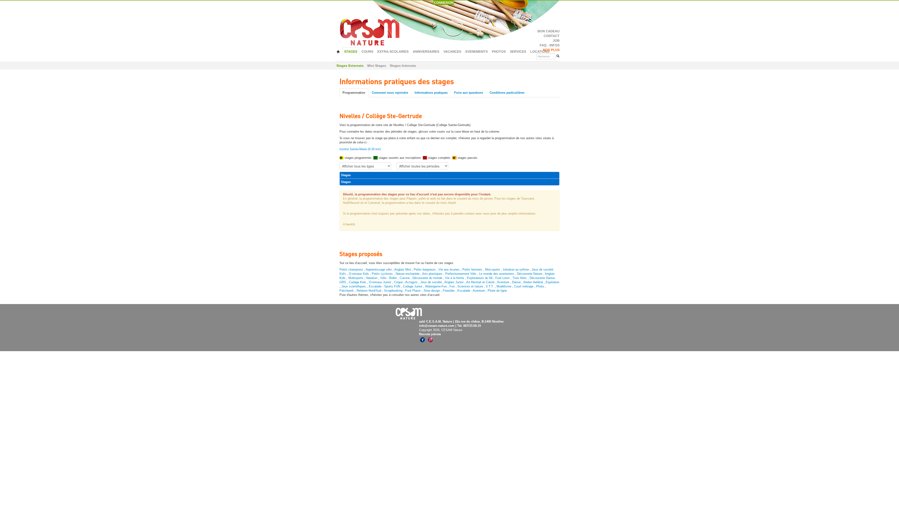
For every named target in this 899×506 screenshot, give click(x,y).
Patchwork (346, 290)
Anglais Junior (454, 282)
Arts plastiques (432, 273)
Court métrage (523, 286)
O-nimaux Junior (380, 282)
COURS (367, 51)
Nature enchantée (408, 273)
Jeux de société (431, 282)
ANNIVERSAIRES (426, 51)
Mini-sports (492, 269)
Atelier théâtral (533, 282)
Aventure (503, 282)
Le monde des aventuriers (496, 273)
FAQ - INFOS (550, 45)
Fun (452, 286)
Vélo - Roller (388, 278)
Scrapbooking (393, 290)
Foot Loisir (502, 278)
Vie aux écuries (449, 269)
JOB (556, 40)
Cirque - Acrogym (405, 282)
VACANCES (452, 51)
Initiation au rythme (516, 269)
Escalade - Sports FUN (384, 286)
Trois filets (520, 278)
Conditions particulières (507, 92)
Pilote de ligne (497, 290)
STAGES (350, 51)
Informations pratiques (431, 92)
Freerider (449, 290)
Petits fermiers (472, 269)
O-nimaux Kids (359, 273)
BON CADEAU (549, 31)
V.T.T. (490, 286)
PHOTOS (499, 51)
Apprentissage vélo (379, 269)
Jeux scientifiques (353, 286)
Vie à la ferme (455, 278)
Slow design (432, 290)
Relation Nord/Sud (369, 290)
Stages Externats (350, 65)
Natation (371, 278)
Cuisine (405, 278)
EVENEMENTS (476, 51)
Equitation (552, 282)
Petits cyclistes (382, 273)
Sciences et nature (470, 286)
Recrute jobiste (430, 334)
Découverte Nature (529, 273)
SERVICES (518, 51)
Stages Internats (403, 65)
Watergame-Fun (436, 286)
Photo (540, 286)
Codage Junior (412, 286)
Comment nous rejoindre (390, 92)
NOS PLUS (551, 50)
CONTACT (552, 36)
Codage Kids (357, 282)
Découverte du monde (428, 278)
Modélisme (504, 286)
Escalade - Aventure (471, 290)
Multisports (355, 278)
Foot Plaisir (413, 290)
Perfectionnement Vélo (460, 273)
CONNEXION (443, 2)
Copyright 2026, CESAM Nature (440, 330)
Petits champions (351, 269)
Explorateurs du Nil (480, 278)
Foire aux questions (468, 92)
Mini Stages (376, 65)
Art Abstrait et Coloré (480, 282)
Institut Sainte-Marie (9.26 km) (360, 149)
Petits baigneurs (425, 269)
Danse (516, 282)
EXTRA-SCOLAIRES (393, 51)
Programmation (354, 92)
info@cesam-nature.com (436, 325)
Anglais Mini (402, 269)
